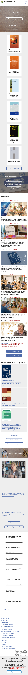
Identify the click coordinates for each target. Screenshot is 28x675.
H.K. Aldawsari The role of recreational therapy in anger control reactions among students (13, 514)
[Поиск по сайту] (26, 3)
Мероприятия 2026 (14, 180)
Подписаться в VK (14, 351)
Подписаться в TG (14, 355)
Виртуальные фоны (6, 646)
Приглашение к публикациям (9, 346)
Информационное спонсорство (10, 631)
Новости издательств (14, 297)
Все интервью (14, 523)
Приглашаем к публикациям (14, 453)
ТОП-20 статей (5, 618)
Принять (14, 671)
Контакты (3, 644)
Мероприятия (12, 274)
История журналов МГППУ (8, 626)
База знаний (4, 622)
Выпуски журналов (14, 200)
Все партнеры (5, 609)
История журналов (14, 18)
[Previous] (4, 469)
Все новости (4, 343)
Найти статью (15, 12)
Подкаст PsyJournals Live (14, 527)
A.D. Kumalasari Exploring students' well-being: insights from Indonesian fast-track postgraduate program (13, 495)
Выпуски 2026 (15, 188)
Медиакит (4, 642)
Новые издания (13, 249)
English (25, 1)
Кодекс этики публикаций (8, 648)
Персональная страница (8, 637)
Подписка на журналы (7, 635)
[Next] (23, 469)
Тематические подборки (14, 443)
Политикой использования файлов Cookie (18, 667)
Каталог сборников (14, 439)
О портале (4, 640)
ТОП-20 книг (4, 620)
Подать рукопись (14, 25)
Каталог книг (14, 435)
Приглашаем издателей (7, 633)
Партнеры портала (6, 629)
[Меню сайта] (23, 3)
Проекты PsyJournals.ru (7, 624)
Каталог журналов (14, 168)
